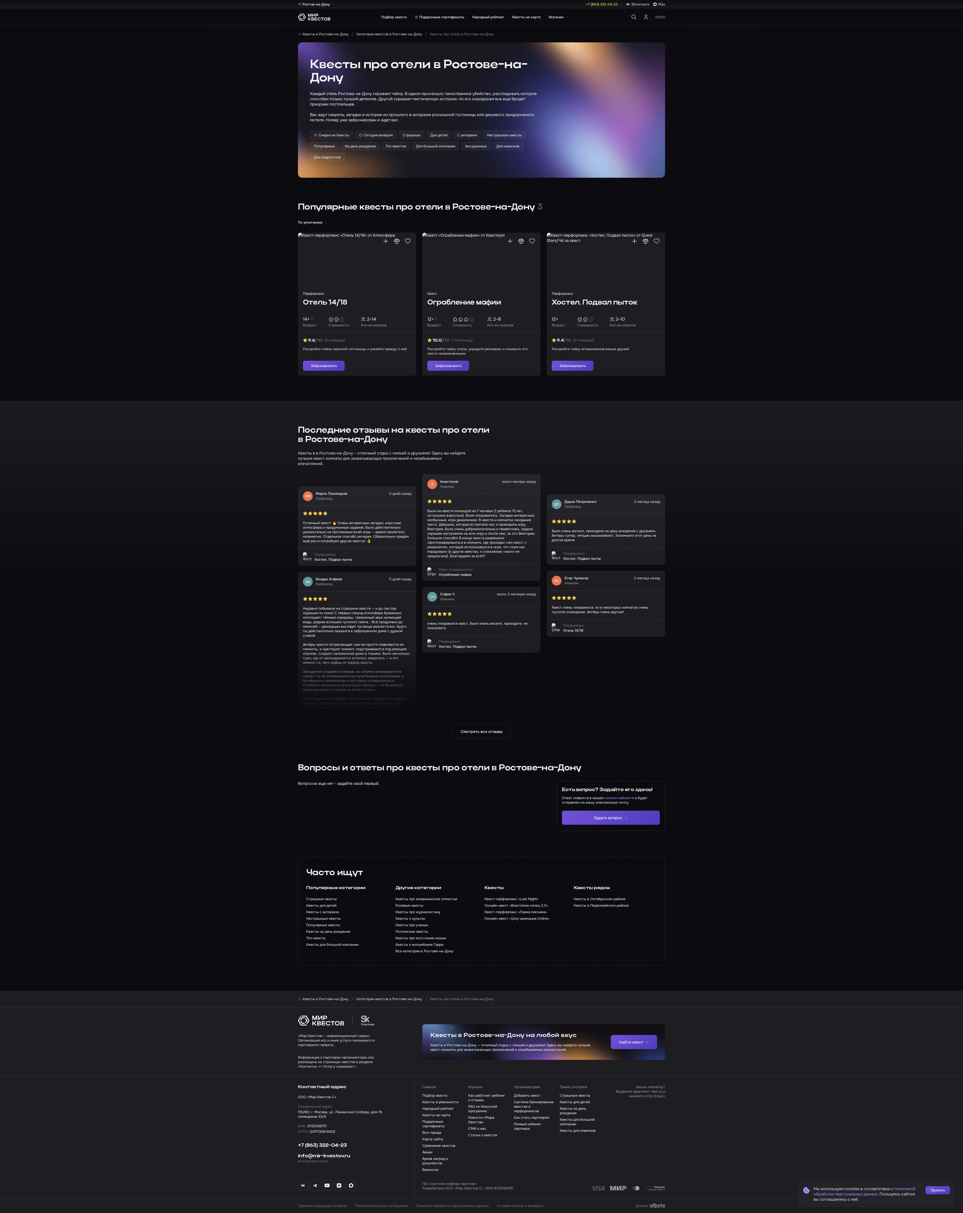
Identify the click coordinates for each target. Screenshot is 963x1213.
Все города (431, 1132)
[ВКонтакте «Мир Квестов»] (303, 1185)
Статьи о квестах (482, 1135)
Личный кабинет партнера (527, 1126)
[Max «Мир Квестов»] (351, 1185)
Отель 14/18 (325, 302)
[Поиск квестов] (634, 17)
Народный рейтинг (488, 17)
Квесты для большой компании (577, 1121)
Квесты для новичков (578, 1130)
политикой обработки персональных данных (864, 1191)
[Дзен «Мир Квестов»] (339, 1185)
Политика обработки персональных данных (452, 1205)
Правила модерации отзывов (322, 1205)
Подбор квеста (394, 17)
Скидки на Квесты (333, 135)
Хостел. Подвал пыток (594, 302)
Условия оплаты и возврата (520, 1205)
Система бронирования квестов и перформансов (533, 1106)
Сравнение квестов (438, 1145)
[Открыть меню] (660, 17)
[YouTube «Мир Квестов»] (327, 1185)
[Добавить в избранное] (407, 241)
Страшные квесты (575, 1095)
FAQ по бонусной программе (482, 1108)
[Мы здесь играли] (385, 241)
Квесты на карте (526, 17)
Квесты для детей (575, 1102)
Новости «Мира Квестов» (481, 1119)
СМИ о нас (477, 1128)
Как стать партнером (531, 1117)
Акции (427, 1152)
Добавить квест (527, 1095)
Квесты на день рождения (573, 1110)
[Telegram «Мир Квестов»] (315, 1185)
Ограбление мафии (464, 302)
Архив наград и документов (435, 1160)
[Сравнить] (396, 241)
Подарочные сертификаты (441, 17)
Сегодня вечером (378, 135)
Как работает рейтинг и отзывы (486, 1097)
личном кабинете (619, 798)
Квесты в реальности (440, 1102)
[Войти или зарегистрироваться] (646, 17)
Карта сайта (432, 1139)
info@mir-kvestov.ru (324, 1156)
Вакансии (430, 1169)
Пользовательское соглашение (381, 1205)
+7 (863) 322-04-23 (322, 1145)
